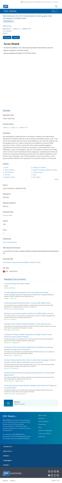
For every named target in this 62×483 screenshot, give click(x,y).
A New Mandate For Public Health (17, 283)
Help (39, 427)
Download (7, 37)
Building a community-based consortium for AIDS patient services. (29, 313)
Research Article (10, 177)
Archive (6, 465)
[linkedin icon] (58, 471)
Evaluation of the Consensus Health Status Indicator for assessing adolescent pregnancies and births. (28, 348)
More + (57, 179)
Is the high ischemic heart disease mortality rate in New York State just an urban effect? (30, 386)
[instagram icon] (55, 471)
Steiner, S (8, 29)
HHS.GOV (5, 480)
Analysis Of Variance (39, 167)
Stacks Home (42, 415)
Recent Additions (43, 421)
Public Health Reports (10, 242)
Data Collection (9, 170)
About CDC (7, 451)
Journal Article (7, 215)
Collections (41, 418)
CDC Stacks (9, 416)
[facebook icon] (49, 471)
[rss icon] (58, 475)
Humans (7, 175)
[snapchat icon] (55, 475)
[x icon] (52, 471)
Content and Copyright (45, 430)
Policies (6, 456)
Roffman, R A (26, 29)
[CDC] (5, 6)
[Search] (56, 6)
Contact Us (41, 436)
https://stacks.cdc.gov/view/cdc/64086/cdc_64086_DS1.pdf (21, 262)
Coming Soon (42, 424)
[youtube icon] (49, 475)
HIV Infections (9, 172)
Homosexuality (37, 172)
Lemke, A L (17, 29)
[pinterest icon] (52, 475)
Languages (7, 460)
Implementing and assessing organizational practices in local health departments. (29, 374)
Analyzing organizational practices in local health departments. (27, 303)
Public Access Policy (44, 433)
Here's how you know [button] (53, 2)
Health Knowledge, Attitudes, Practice (45, 170)
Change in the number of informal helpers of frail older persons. (27, 324)
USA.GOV (12, 480)
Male (34, 175)
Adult (6, 167)
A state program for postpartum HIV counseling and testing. (26, 292)
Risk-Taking (36, 177)
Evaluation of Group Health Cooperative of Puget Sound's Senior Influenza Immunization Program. (28, 335)
